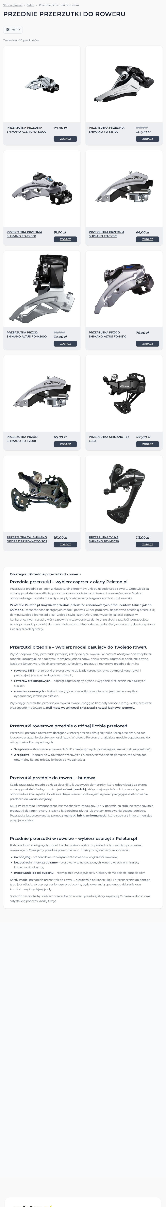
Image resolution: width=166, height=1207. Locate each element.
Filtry (16, 29)
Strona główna (12, 5)
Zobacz (65, 138)
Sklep (30, 5)
